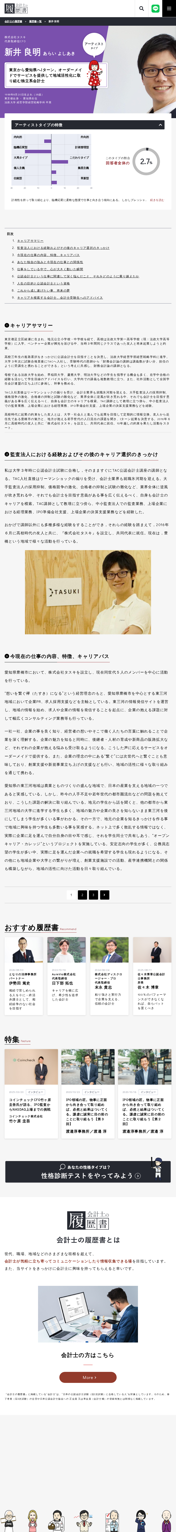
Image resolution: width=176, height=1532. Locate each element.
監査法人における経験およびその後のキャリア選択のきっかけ (63, 248)
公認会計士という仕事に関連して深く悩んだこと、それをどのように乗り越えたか (78, 276)
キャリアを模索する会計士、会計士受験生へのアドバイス (60, 297)
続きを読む (157, 200)
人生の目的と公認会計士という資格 (43, 283)
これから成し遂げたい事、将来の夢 (43, 290)
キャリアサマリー (30, 240)
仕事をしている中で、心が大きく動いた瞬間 (50, 269)
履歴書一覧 (35, 21)
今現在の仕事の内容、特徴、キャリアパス (48, 255)
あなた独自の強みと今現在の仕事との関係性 (50, 262)
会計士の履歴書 (16, 8)
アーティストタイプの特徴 (39, 124)
